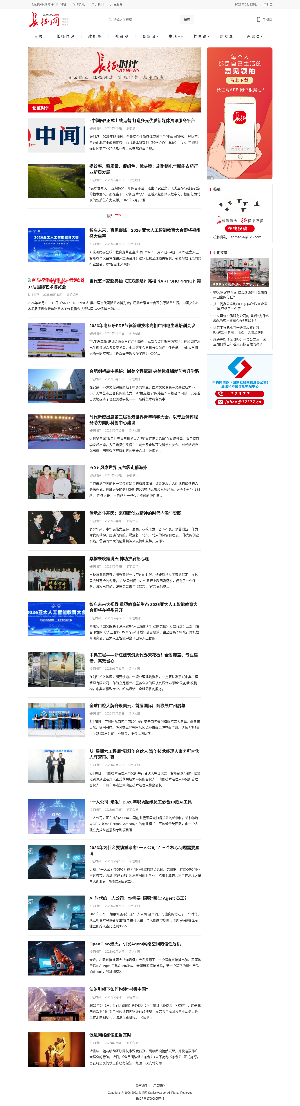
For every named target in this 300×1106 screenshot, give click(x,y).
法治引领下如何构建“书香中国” (118, 989)
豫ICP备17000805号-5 (150, 1098)
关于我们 (97, 4)
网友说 (227, 36)
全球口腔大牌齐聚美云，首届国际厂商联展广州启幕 (137, 705)
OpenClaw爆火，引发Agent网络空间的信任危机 (135, 944)
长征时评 (66, 36)
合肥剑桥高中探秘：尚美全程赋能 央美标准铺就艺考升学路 (144, 371)
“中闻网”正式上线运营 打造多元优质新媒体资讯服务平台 (142, 120)
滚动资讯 (78, 4)
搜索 (187, 20)
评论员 (254, 36)
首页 (38, 36)
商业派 (149, 36)
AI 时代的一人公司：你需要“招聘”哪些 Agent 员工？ (138, 898)
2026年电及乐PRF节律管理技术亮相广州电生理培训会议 (142, 325)
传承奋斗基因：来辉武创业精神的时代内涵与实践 (135, 513)
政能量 (95, 36)
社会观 (122, 36)
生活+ (175, 36)
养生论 (200, 36)
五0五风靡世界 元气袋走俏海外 (118, 467)
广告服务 (116, 4)
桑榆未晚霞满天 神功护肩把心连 (119, 559)
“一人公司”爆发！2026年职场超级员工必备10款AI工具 (140, 802)
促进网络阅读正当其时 (110, 1035)
